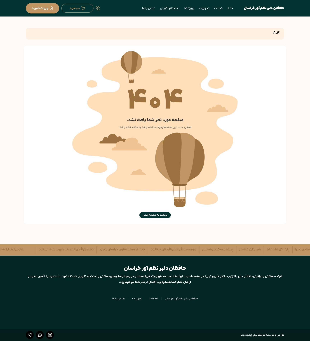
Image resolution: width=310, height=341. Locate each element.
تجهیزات (204, 8)
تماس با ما (148, 8)
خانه (230, 8)
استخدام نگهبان (169, 8)
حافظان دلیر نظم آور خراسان (264, 8)
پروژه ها (189, 8)
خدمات (218, 8)
